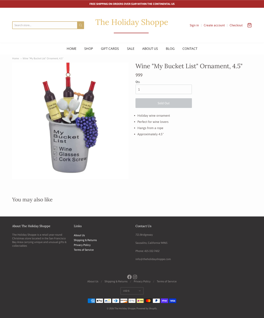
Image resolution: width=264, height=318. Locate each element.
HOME (71, 48)
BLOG (170, 48)
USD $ (126, 291)
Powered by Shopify (146, 308)
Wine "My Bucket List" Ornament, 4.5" (43, 58)
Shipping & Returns (85, 240)
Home (15, 58)
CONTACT (189, 48)
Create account (214, 25)
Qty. (137, 81)
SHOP (88, 48)
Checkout (236, 25)
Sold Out (163, 103)
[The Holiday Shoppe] (132, 25)
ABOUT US (150, 48)
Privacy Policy (82, 244)
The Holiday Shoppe (124, 308)
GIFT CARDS (110, 48)
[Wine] (70, 120)
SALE (130, 48)
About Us (79, 235)
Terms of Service (84, 249)
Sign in (194, 25)
